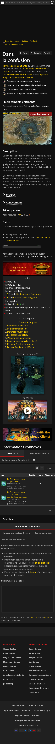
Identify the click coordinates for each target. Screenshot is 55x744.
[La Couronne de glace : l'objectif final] (3, 483)
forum (33, 572)
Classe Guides (9, 649)
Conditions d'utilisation (27, 725)
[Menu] (2, 2)
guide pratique (42, 562)
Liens (49, 53)
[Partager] (52, 2)
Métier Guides (9, 666)
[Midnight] (8, 684)
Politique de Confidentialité (27, 720)
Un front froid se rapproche (20, 344)
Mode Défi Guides (37, 684)
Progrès (10, 194)
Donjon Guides (35, 657)
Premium (36, 715)
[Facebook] (30, 730)
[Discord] (16, 730)
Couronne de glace (28, 322)
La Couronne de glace (14, 44)
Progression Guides (12, 657)
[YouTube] (34, 730)
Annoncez (26, 710)
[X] (21, 730)
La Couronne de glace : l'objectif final (16, 480)
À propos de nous (12, 710)
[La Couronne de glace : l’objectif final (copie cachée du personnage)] (3, 497)
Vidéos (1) (28, 397)
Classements (35, 692)
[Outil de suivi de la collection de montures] (27, 434)
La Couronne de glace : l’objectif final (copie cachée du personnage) (17, 494)
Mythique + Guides (11, 662)
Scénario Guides (36, 679)
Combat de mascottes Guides (41, 675)
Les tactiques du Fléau (17, 334)
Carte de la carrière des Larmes (17, 74)
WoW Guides (9, 644)
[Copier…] (37, 468)
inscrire (46, 617)
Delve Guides (9, 653)
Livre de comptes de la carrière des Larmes (27, 85)
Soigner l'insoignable (17, 328)
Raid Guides (8, 670)
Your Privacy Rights (43, 710)
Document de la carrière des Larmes (24, 81)
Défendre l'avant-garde (18, 331)
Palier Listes (9, 679)
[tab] (12, 453)
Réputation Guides (37, 670)
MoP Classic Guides (38, 644)
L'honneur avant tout (17, 325)
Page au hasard (22, 715)
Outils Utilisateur (36, 705)
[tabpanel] (27, 489)
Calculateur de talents (13, 675)
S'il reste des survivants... (19, 338)
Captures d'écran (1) (27, 353)
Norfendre (34, 41)
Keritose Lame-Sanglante (15, 65)
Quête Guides (35, 666)
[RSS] (39, 730)
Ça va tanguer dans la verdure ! (22, 341)
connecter (34, 617)
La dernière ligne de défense (20, 347)
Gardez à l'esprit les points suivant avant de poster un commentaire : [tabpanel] (27, 582)
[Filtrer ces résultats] (42, 468)
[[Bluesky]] (25, 730)
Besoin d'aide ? (18, 705)
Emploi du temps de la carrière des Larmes (25, 76)
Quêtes (25, 41)
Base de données (12, 41)
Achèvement (14, 202)
